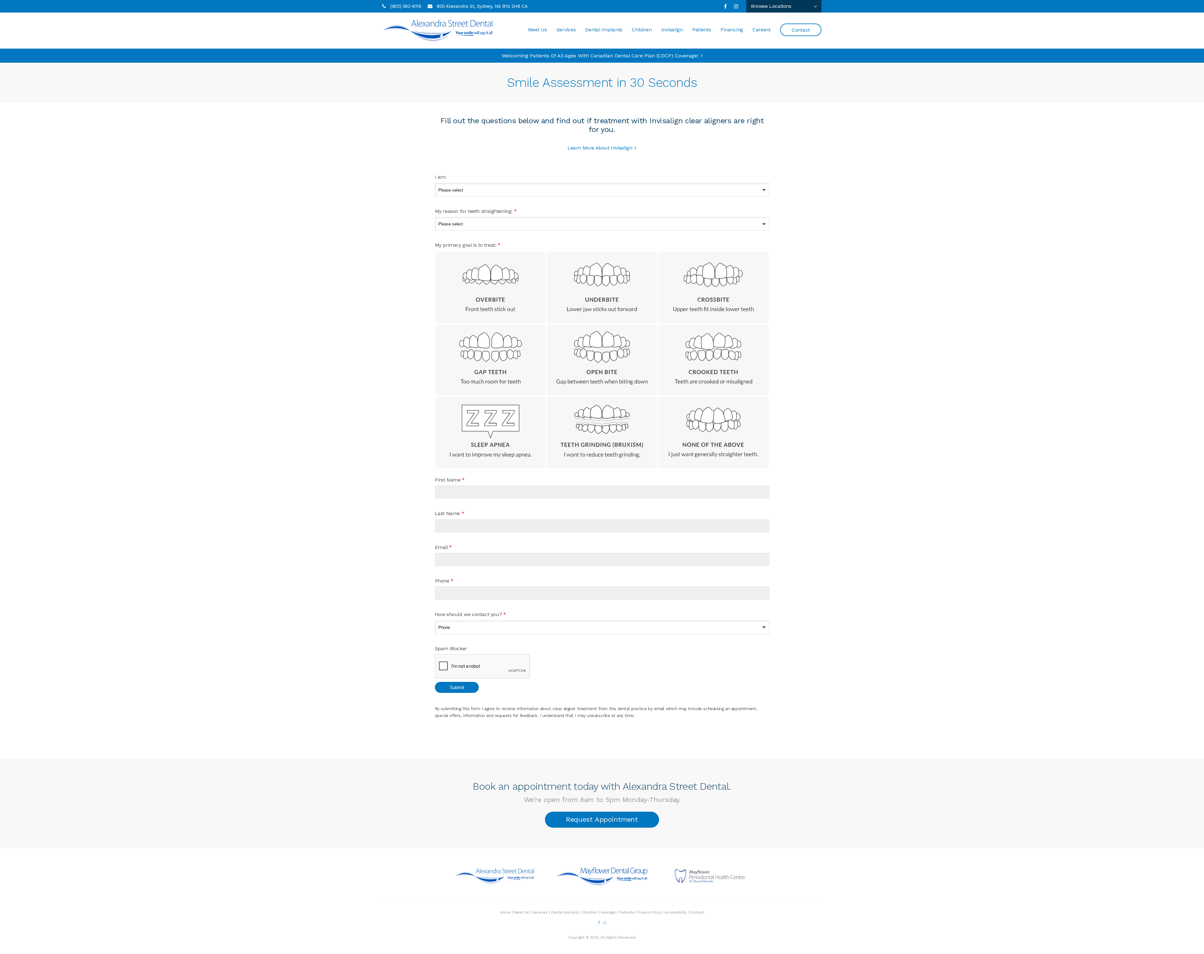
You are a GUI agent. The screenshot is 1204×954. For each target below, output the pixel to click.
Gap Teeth (491, 360)
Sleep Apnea (491, 432)
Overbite (491, 287)
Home (505, 912)
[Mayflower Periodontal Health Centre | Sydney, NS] (709, 882)
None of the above (713, 432)
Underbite (602, 287)
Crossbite (713, 287)
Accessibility (675, 912)
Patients (701, 30)
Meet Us (537, 30)
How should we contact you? (470, 614)
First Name (450, 480)
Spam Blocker (451, 648)
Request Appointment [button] (602, 819)
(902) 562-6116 (405, 6)
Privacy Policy (649, 912)
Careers (761, 30)
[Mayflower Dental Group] (602, 882)
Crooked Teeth (713, 360)
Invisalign (672, 30)
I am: (440, 177)
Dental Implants (603, 30)
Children (642, 30)
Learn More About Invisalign (600, 148)
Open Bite (602, 360)
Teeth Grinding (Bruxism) (602, 432)
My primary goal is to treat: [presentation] (467, 245)
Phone (444, 581)
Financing (732, 30)
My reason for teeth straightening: (476, 211)
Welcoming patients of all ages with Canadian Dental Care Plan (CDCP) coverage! (600, 56)
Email (443, 547)
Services (566, 30)
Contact (801, 30)
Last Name (449, 513)
